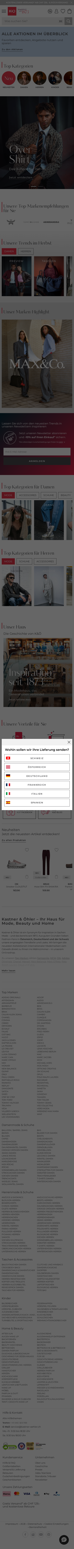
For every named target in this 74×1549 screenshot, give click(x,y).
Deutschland (37, 776)
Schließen (69, 742)
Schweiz (37, 758)
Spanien (37, 802)
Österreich (37, 767)
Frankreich (37, 784)
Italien (37, 793)
